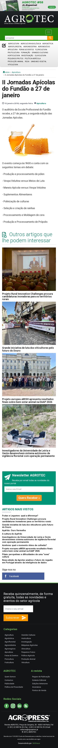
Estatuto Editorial (39, 680)
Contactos (9, 680)
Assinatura (36, 687)
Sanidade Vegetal (38, 62)
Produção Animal (15, 62)
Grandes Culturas (40, 53)
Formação (25, 53)
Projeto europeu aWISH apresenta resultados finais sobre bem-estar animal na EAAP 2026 (27, 400)
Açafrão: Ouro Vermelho (14, 530)
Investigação (27, 56)
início (7, 72)
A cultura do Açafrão (12, 534)
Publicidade (9, 684)
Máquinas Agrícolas (29, 645)
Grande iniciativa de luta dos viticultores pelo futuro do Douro (28, 349)
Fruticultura (13, 53)
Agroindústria (29, 47)
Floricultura (41, 50)
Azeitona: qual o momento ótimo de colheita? (24, 545)
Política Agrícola (33, 59)
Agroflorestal (15, 47)
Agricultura (13, 44)
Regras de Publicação (41, 677)
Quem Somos (10, 677)
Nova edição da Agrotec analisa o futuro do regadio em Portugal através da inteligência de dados (27, 561)
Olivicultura (40, 56)
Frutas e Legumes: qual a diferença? (20, 516)
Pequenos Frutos (15, 59)
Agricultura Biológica (31, 44)
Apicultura (12, 50)
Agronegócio (44, 47)
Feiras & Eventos (26, 50)
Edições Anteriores (40, 684)
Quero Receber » (29, 498)
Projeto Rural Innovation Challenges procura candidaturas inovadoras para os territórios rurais (27, 296)
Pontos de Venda (39, 690)
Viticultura (13, 65)
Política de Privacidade (14, 687)
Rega (27, 62)
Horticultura (14, 56)
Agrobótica (47, 44)
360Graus (36, 743)
